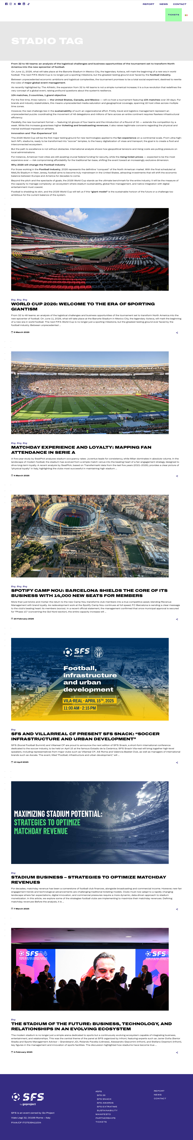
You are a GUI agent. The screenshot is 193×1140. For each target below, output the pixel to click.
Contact (179, 4)
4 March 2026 (21, 476)
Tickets (101, 1122)
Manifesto (103, 1114)
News (164, 4)
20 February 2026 (24, 619)
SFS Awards (105, 1103)
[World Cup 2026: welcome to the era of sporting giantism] (90, 249)
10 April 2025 (21, 762)
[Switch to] (104, 14)
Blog (13, 300)
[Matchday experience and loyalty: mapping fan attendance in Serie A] (90, 392)
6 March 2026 (21, 332)
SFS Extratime (107, 1107)
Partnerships (106, 1118)
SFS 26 (101, 1095)
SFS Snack (104, 1099)
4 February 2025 (23, 1052)
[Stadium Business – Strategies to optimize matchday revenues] (90, 822)
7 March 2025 (21, 909)
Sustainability (107, 1110)
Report (148, 4)
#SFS (99, 1091)
